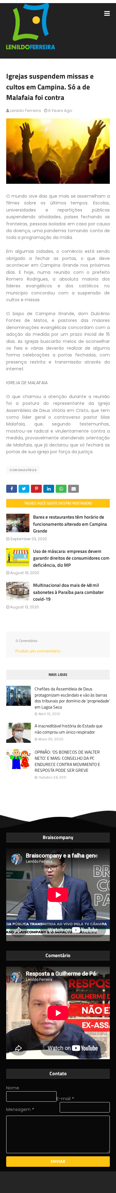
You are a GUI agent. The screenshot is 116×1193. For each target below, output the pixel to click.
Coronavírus (23, 469)
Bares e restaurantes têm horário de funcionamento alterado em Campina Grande (70, 523)
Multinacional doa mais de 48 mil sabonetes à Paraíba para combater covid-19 (68, 592)
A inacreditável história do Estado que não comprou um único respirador (68, 729)
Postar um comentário (38, 651)
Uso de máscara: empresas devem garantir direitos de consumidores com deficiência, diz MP (71, 558)
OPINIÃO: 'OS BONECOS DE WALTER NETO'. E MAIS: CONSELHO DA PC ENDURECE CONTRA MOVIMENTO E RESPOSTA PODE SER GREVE (67, 761)
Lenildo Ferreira (25, 110)
